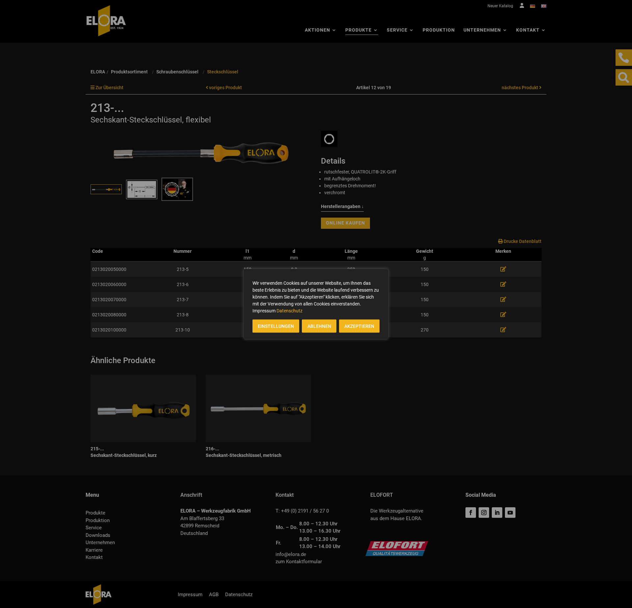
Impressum (264, 310)
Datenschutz (289, 310)
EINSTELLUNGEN (276, 326)
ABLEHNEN (319, 326)
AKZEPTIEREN (359, 326)
